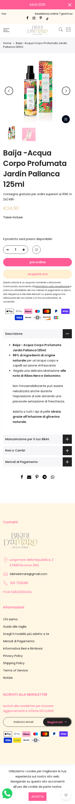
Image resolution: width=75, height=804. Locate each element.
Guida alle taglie (14, 626)
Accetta (37, 796)
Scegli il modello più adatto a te (26, 634)
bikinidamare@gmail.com (28, 574)
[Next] (66, 91)
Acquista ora (38, 274)
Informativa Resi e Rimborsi (22, 648)
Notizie (8, 678)
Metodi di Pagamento (19, 641)
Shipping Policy (14, 663)
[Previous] (9, 91)
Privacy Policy (13, 656)
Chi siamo (10, 619)
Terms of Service (15, 670)
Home (7, 43)
